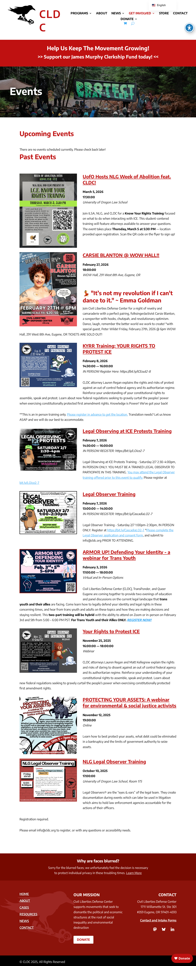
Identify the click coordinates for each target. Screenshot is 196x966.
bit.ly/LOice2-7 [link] (29, 483)
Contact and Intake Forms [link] (158, 920)
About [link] (101, 13)
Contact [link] (180, 13)
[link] (125, 23)
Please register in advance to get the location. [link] (97, 414)
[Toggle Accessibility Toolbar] (189, 27)
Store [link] (164, 13)
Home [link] (24, 894)
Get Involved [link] (140, 13)
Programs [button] (79, 13)
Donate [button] (83, 940)
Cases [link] (24, 907)
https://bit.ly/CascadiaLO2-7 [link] (125, 530)
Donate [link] (127, 19)
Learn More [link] (134, 873)
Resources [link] (28, 914)
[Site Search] (132, 23)
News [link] (116, 13)
